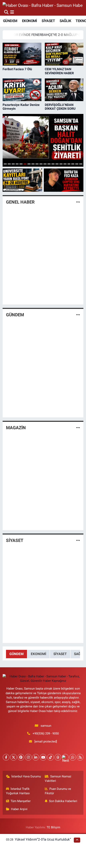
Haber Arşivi (19, 809)
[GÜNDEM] (78, 315)
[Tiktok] (50, 757)
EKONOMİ (29, 21)
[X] (13, 757)
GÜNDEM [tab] (16, 654)
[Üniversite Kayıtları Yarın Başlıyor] (22, 180)
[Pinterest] (21, 757)
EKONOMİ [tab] (38, 654)
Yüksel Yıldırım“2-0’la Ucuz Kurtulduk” (43, 839)
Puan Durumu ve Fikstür (58, 791)
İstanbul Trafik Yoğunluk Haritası (18, 791)
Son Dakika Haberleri (63, 801)
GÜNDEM (10, 21)
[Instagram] (28, 757)
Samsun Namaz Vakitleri (58, 779)
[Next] (65, 757)
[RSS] (80, 757)
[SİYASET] (78, 541)
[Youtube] (43, 757)
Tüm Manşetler (21, 801)
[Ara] (6, 12)
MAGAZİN (16, 427)
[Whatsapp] (72, 757)
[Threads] (58, 757)
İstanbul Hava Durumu (26, 776)
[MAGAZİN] (78, 428)
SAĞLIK (65, 21)
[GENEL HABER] (78, 202)
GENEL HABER (20, 202)
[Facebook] (6, 757)
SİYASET (48, 21)
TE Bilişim (53, 827)
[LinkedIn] (35, 757)
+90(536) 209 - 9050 (46, 733)
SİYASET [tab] (60, 654)
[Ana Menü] (12, 12)
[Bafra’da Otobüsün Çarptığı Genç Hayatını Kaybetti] (63, 180)
